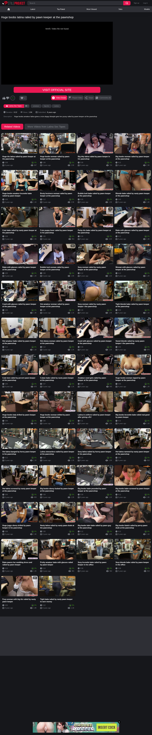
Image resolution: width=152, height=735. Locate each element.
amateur (36, 106)
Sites (120, 9)
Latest (32, 9)
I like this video (3, 98)
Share (91, 98)
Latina (56, 106)
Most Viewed (92, 9)
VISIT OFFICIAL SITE (57, 90)
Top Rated (61, 9)
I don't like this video (7, 98)
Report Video (77, 98)
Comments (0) (105, 98)
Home (9, 9)
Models (147, 9)
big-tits (46, 106)
